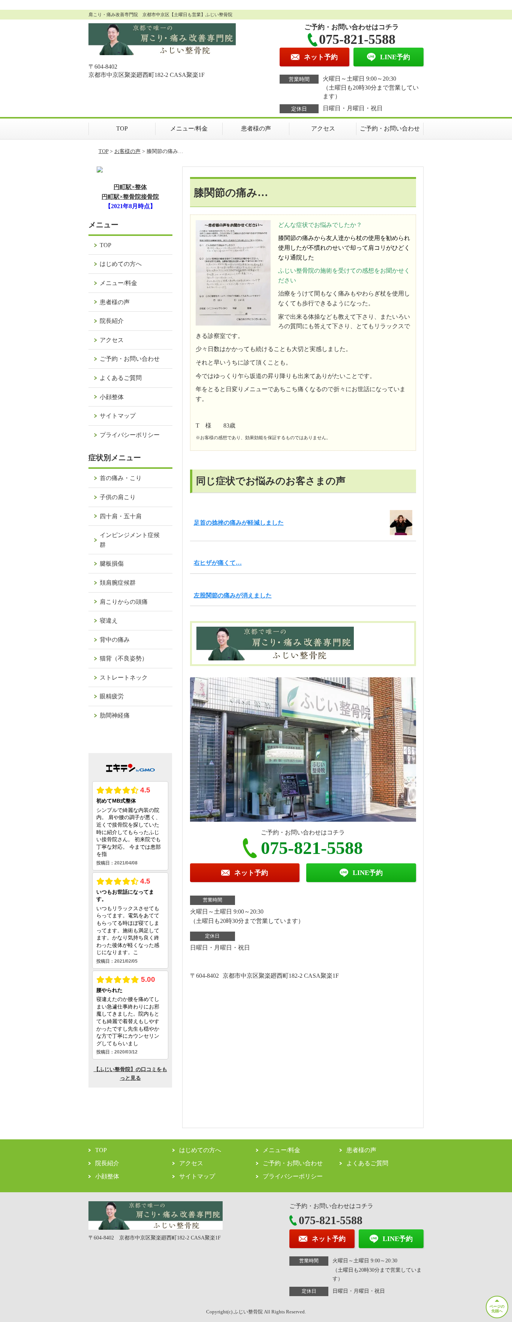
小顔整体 (112, 397)
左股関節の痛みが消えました (233, 595)
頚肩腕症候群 (118, 582)
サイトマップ (118, 416)
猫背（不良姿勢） (124, 658)
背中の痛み (115, 639)
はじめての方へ (121, 264)
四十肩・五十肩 (121, 516)
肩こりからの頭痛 (124, 602)
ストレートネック (124, 677)
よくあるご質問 (121, 378)
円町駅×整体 (130, 187)
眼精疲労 (112, 696)
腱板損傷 (112, 563)
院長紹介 (112, 321)
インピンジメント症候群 (130, 540)
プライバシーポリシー (130, 435)
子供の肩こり (118, 497)
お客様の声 (127, 151)
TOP (122, 128)
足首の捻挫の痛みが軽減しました (239, 522)
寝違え (109, 620)
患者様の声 (256, 128)
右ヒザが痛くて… (218, 563)
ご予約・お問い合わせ (390, 128)
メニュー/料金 (189, 128)
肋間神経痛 (115, 715)
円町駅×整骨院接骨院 (130, 197)
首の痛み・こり (121, 478)
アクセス (323, 128)
